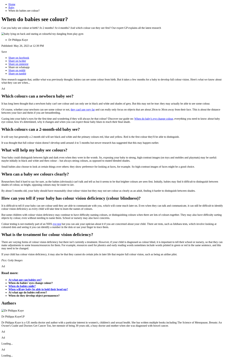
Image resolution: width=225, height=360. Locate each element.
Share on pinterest (18, 64)
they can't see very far (83, 109)
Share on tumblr (17, 73)
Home (11, 4)
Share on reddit (16, 70)
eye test (57, 223)
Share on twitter (17, 60)
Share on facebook (18, 57)
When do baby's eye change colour (153, 118)
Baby (11, 7)
